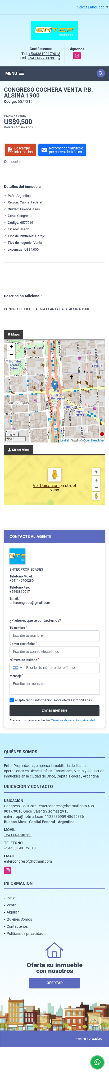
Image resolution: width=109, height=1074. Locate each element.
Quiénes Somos (19, 919)
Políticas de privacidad (25, 933)
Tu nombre (18, 627)
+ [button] (11, 346)
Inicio (11, 898)
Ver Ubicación (46, 485)
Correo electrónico (23, 644)
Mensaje (16, 676)
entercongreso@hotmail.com (28, 861)
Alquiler (13, 912)
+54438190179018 (44, 54)
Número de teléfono (24, 660)
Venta (11, 905)
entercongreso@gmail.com (30, 603)
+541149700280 (41, 58)
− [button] (11, 354)
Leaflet (64, 440)
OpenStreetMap (93, 440)
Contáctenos (17, 926)
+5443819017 (20, 592)
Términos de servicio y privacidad (73, 720)
